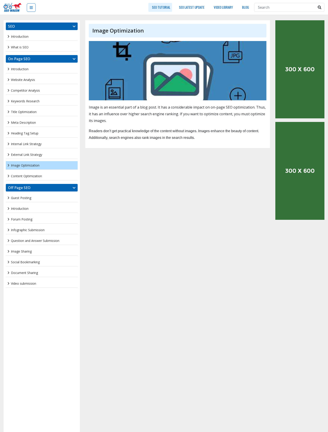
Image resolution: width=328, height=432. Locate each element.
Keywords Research (25, 101)
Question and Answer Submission (35, 241)
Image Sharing (21, 251)
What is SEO (20, 47)
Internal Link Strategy (26, 144)
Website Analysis (23, 80)
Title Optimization (24, 112)
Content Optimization (26, 176)
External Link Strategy (26, 154)
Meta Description (23, 122)
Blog (245, 7)
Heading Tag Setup (24, 133)
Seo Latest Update (191, 7)
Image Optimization (25, 165)
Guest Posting (21, 198)
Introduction (20, 36)
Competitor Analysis (25, 90)
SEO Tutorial (161, 7)
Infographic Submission (28, 230)
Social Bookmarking (25, 262)
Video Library (223, 7)
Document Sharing (24, 273)
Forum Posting (21, 219)
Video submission (23, 283)
